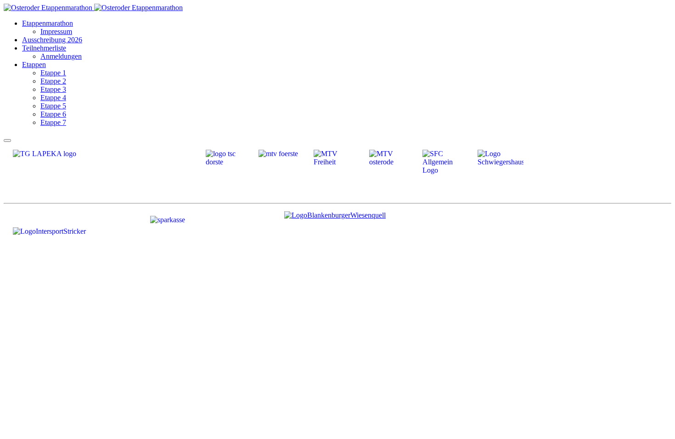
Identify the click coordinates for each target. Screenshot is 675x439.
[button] (47, 23)
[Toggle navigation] (7, 140)
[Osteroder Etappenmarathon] (93, 7)
